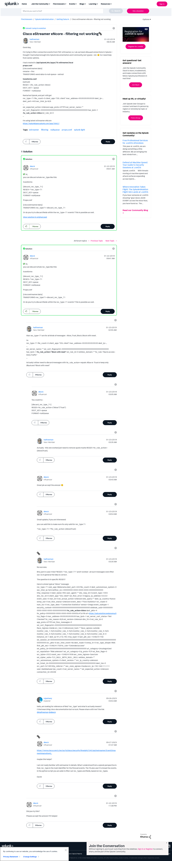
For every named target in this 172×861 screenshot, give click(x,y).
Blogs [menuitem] (82, 4)
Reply (108, 142)
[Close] (66, 850)
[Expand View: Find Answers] (65, 3)
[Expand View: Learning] (97, 3)
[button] (113, 28)
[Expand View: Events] (76, 3)
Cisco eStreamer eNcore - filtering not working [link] (91, 19)
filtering (44, 129)
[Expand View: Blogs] (85, 3)
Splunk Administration (44, 19)
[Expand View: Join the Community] (49, 3)
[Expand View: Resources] (111, 3)
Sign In (162, 4)
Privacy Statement (10, 857)
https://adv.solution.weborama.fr (103, 613)
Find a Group (135, 118)
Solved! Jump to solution (35, 28)
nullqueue (55, 129)
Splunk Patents (77, 854)
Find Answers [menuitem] (59, 4)
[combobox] (72, 11)
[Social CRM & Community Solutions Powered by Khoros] (145, 836)
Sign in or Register (145, 849)
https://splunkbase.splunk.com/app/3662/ (41, 123)
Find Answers (26, 19)
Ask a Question (138, 11)
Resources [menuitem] (105, 4)
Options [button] (145, 19)
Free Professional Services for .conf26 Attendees (135, 141)
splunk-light (79, 129)
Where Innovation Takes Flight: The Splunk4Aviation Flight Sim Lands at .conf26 (135, 189)
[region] (34, 854)
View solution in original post (35, 217)
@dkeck (52, 712)
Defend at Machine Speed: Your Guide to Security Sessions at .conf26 (135, 165)
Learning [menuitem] (92, 4)
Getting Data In (62, 19)
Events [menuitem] (72, 4)
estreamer (34, 129)
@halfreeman (42, 712)
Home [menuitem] (24, 4)
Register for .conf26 (135, 46)
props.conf (67, 129)
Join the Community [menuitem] (39, 4)
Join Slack (135, 85)
